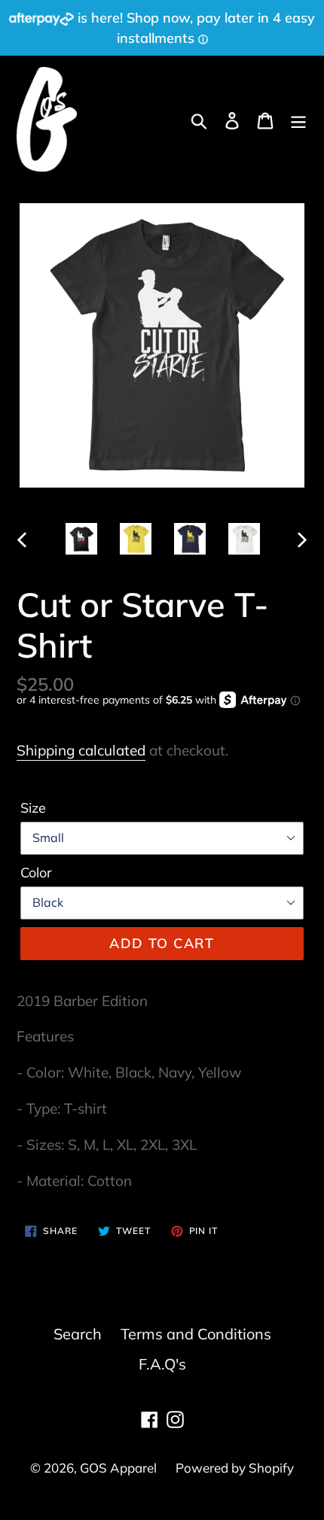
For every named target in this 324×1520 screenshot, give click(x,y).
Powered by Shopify (235, 1468)
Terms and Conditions (196, 1333)
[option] (81, 538)
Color (36, 872)
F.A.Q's (162, 1363)
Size (33, 807)
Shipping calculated (81, 750)
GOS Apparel (118, 1468)
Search (77, 1333)
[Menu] (298, 119)
